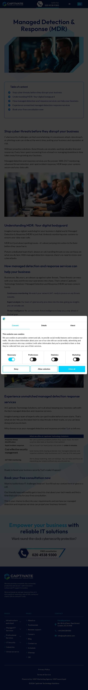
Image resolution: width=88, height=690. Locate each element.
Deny (16, 369)
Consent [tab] (15, 325)
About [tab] (72, 325)
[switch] (33, 359)
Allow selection (44, 369)
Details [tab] (44, 325)
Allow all (71, 369)
